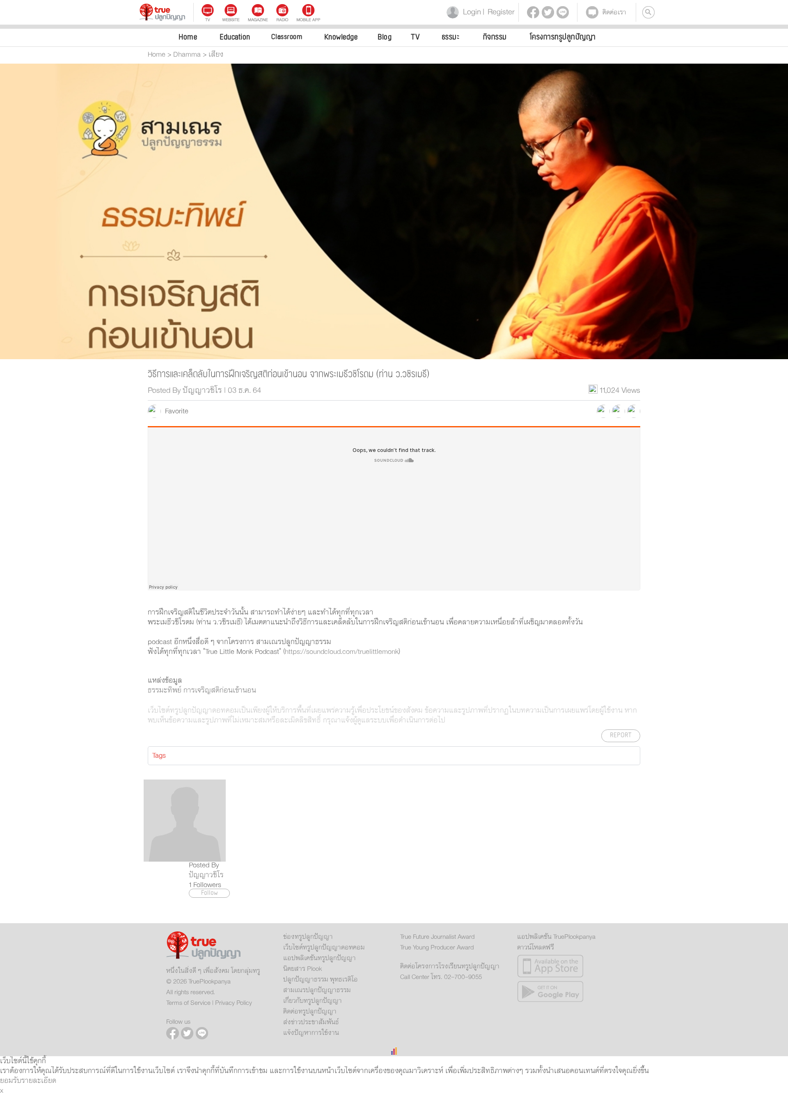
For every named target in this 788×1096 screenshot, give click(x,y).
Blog (385, 37)
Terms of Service (188, 1003)
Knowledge (341, 37)
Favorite (174, 411)
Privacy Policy (233, 1003)
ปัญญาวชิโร (206, 875)
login (470, 12)
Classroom (286, 37)
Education (235, 37)
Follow (209, 893)
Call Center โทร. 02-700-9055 (441, 977)
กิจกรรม (495, 37)
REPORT (621, 735)
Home (188, 37)
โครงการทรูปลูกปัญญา (563, 37)
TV (415, 37)
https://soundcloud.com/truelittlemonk (342, 652)
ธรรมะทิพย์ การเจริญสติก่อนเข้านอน (202, 690)
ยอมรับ (10, 1080)
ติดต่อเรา (614, 12)
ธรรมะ (451, 37)
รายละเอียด (38, 1080)
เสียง (215, 54)
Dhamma (187, 54)
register (499, 12)
